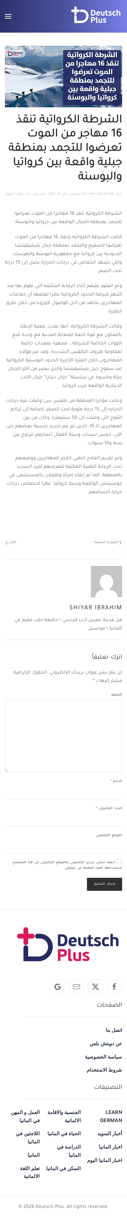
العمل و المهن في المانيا (25, 1116)
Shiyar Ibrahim (97, 194)
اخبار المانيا (110, 1147)
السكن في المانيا (63, 1168)
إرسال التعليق (104, 884)
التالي (12, 542)
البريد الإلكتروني (109, 808)
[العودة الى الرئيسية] (96, 16)
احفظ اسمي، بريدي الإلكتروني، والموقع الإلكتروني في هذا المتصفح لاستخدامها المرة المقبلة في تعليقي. (67, 865)
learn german (111, 1116)
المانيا (34, 1155)
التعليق (116, 695)
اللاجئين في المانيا (27, 1137)
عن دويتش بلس (106, 1043)
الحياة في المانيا (64, 1133)
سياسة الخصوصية (103, 1057)
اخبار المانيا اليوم (18, 194)
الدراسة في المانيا (69, 1151)
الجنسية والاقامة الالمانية (64, 1116)
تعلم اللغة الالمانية (29, 1172)
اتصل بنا (114, 1030)
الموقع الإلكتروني (109, 835)
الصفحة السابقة (106, 542)
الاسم (116, 781)
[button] (8, 16)
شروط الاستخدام (104, 1070)
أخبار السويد (109, 1133)
